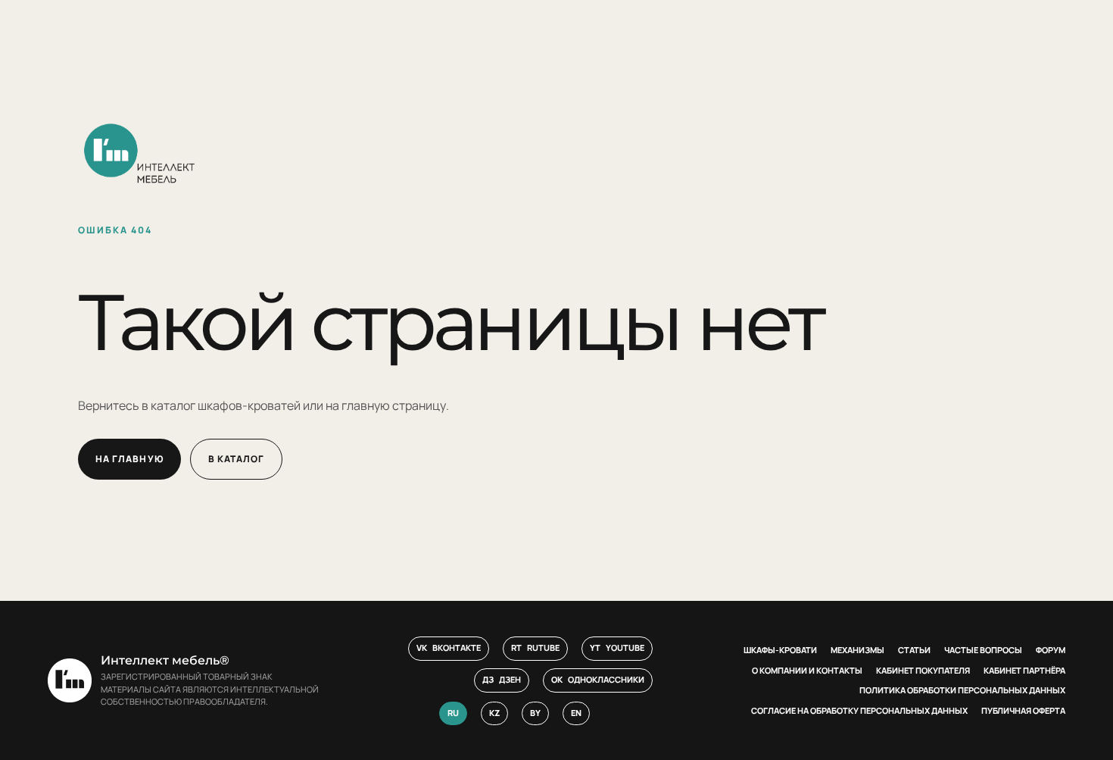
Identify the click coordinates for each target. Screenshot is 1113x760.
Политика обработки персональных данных (962, 690)
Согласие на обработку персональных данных (859, 710)
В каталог (236, 458)
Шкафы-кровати (780, 649)
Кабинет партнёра (1024, 670)
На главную (129, 458)
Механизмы (857, 649)
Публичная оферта (1023, 710)
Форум (1050, 649)
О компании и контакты (807, 670)
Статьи (914, 649)
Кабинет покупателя (923, 670)
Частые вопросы (983, 649)
